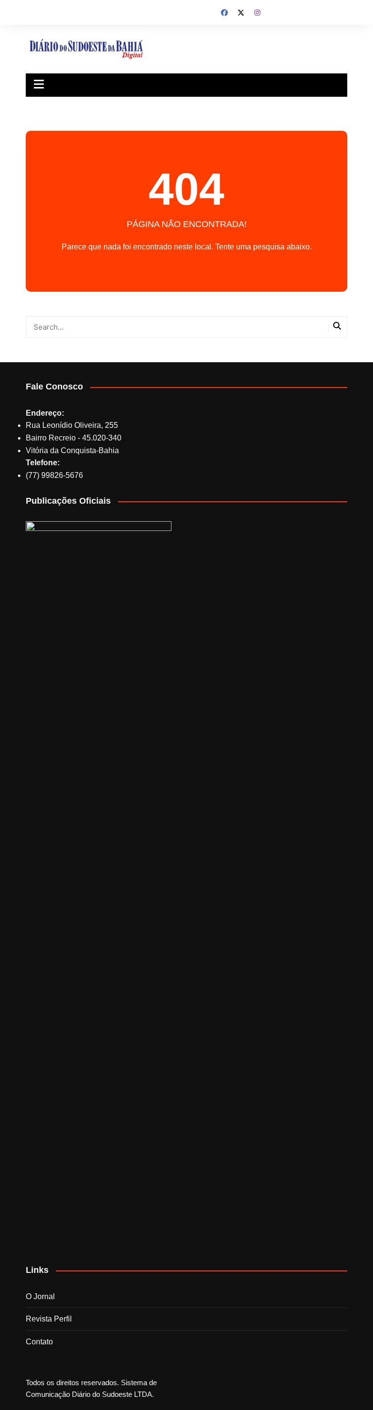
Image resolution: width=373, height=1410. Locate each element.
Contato (39, 1342)
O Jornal (40, 1296)
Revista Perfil (49, 1319)
